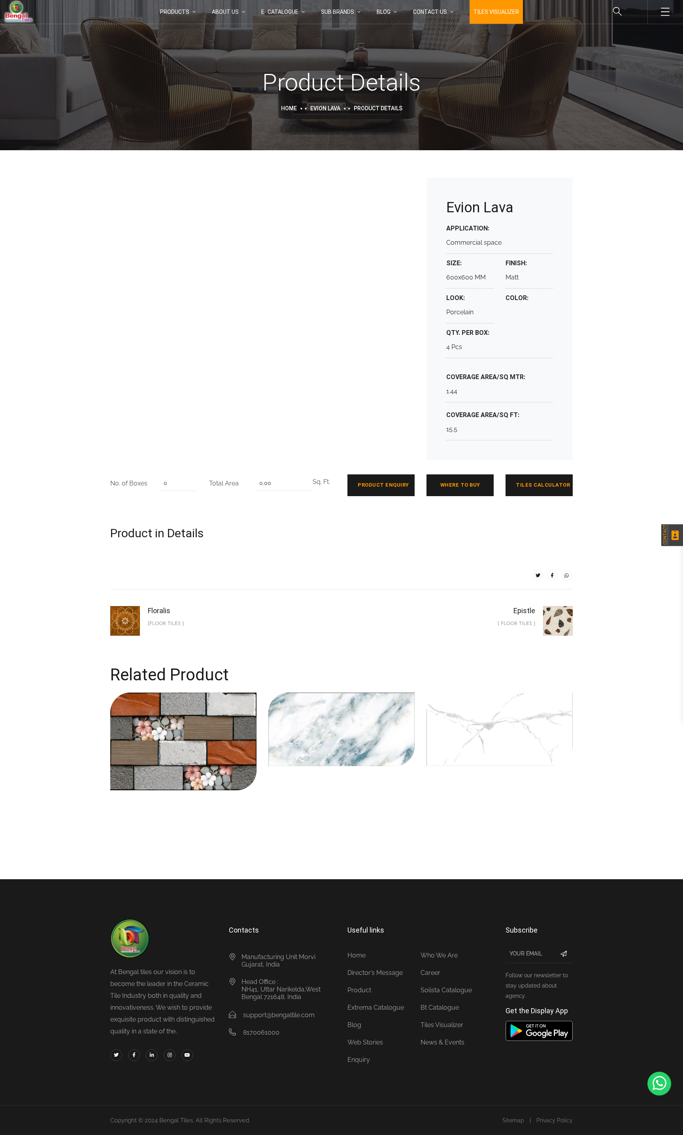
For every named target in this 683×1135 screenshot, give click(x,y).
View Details (158, 756)
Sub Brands (337, 12)
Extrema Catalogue (375, 1007)
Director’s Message (375, 972)
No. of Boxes (128, 483)
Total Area (224, 483)
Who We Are (439, 955)
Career (430, 972)
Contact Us (430, 12)
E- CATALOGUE (279, 12)
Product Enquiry (383, 485)
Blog (384, 12)
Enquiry (358, 1059)
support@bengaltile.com (279, 1015)
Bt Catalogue (440, 1007)
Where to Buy (206, 756)
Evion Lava (325, 108)
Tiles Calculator (543, 485)
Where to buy (460, 485)
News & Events (442, 1042)
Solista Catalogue (446, 990)
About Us (225, 12)
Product (359, 990)
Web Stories (365, 1042)
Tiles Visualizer (442, 1025)
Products (174, 12)
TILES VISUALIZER (496, 12)
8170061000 (261, 1032)
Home (289, 108)
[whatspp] (566, 575)
